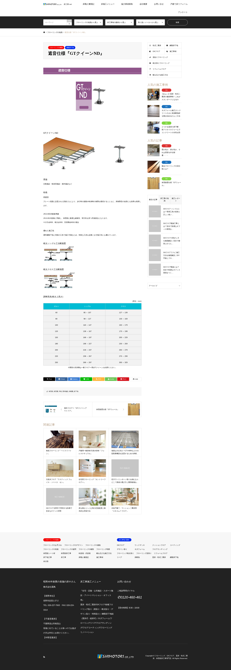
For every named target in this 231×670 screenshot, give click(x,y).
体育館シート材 (49, 553)
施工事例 (173, 51)
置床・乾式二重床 (159, 557)
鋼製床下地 (70, 47)
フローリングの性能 (50, 549)
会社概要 (143, 4)
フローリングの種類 (56, 47)
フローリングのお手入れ (52, 545)
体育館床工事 (66, 553)
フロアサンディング (159, 549)
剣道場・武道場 (84, 553)
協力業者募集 (127, 4)
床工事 (63, 557)
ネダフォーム (140, 549)
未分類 (45, 561)
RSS (44, 657)
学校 (60, 391)
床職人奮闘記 (88, 4)
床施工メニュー (108, 4)
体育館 (51, 391)
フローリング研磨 (103, 549)
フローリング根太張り (125, 553)
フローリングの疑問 (68, 549)
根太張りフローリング (161, 63)
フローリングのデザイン (73, 545)
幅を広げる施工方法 (160, 75)
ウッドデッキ (140, 545)
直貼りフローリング (160, 57)
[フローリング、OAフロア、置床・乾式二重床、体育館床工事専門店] (115, 662)
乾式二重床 (157, 45)
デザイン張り (122, 549)
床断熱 (137, 557)
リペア (119, 557)
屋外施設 (65, 391)
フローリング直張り (143, 553)
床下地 (76, 391)
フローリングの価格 (93, 545)
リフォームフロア (159, 69)
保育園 (56, 391)
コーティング (175, 545)
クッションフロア (159, 545)
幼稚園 (71, 391)
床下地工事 (47, 557)
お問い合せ (159, 4)
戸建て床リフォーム (179, 4)
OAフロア (156, 51)
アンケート (183, 12)
